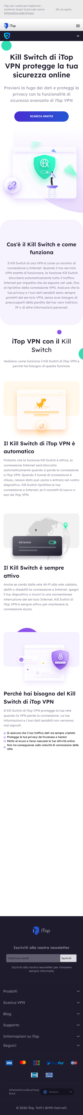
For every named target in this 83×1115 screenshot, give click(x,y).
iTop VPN (10, 26)
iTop (7, 36)
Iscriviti (66, 958)
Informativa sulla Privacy (19, 13)
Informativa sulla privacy (24, 1089)
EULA (12, 1093)
